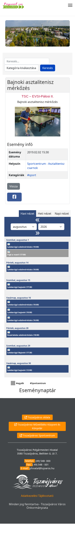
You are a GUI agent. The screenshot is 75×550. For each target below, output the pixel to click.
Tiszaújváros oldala (38, 417)
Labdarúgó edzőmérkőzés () (23, 246)
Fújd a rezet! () (16, 254)
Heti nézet (44, 213)
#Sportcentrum (38, 383)
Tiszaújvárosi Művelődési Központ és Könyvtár (38, 426)
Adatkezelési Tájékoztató (37, 496)
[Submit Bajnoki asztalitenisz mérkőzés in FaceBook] (14, 197)
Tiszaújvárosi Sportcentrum (38, 435)
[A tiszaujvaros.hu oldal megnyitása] (37, 481)
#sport (31, 175)
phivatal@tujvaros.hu (41, 468)
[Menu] (70, 5)
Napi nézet (62, 213)
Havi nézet (27, 213)
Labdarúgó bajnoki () (19, 287)
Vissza (13, 186)
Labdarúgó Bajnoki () (19, 352)
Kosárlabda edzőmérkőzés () (23, 335)
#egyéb (20, 383)
